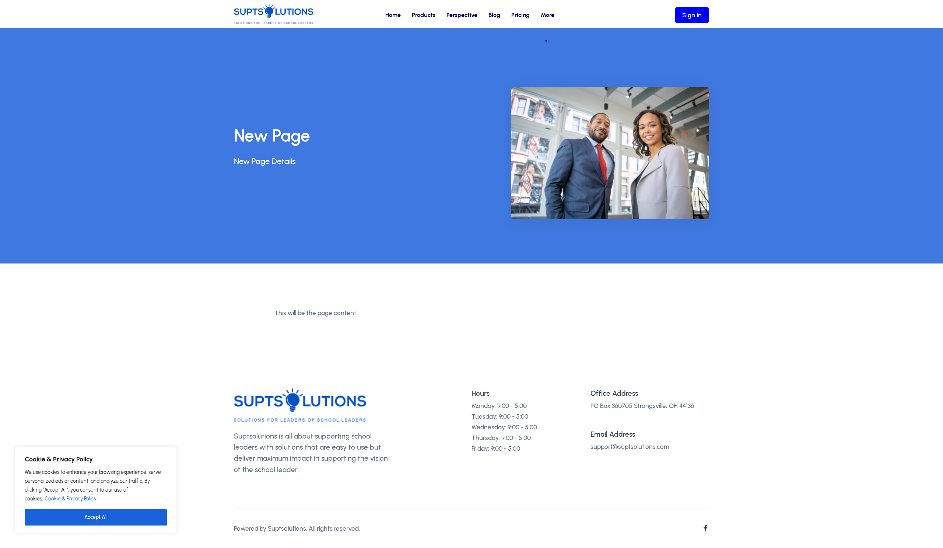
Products (423, 14)
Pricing (520, 14)
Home (393, 14)
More (547, 14)
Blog (494, 14)
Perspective (461, 14)
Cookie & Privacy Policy (71, 499)
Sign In (692, 15)
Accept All (96, 517)
